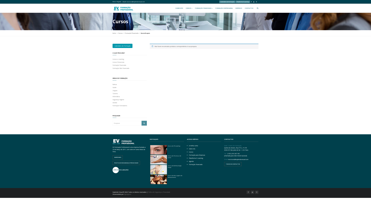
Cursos (188, 8)
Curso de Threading (174, 146)
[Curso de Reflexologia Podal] (158, 169)
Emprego (238, 8)
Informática (116, 96)
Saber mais (117, 157)
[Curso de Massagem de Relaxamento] (158, 179)
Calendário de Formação (122, 46)
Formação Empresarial (224, 8)
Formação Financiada (203, 8)
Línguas (115, 90)
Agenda (191, 161)
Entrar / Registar (117, 2)
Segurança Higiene (118, 100)
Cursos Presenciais (118, 62)
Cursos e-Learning (118, 59)
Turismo (115, 93)
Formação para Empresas (197, 155)
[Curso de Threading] (158, 150)
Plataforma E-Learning (243, 2)
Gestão (115, 103)
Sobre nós (179, 8)
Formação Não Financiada (121, 68)
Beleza (115, 84)
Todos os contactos (233, 164)
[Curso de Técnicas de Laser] (158, 159)
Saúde (114, 87)
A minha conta (193, 146)
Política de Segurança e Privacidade (126, 163)
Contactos (249, 8)
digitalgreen (127, 194)
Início (114, 33)
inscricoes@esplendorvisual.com (136, 2)
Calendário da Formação (227, 2)
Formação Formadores (120, 106)
